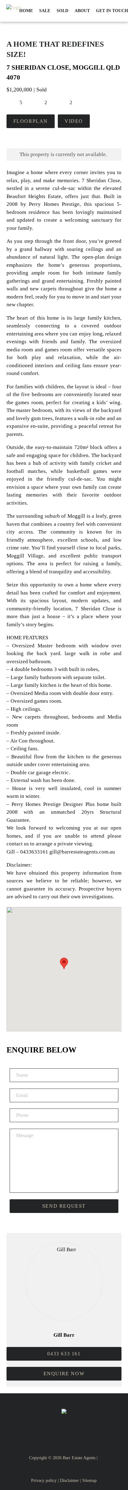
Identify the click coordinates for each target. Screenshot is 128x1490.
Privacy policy (44, 1480)
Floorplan (30, 121)
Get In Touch (112, 10)
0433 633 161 (63, 1353)
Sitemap (89, 1480)
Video (74, 121)
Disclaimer (69, 1480)
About (82, 10)
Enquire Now (64, 1373)
